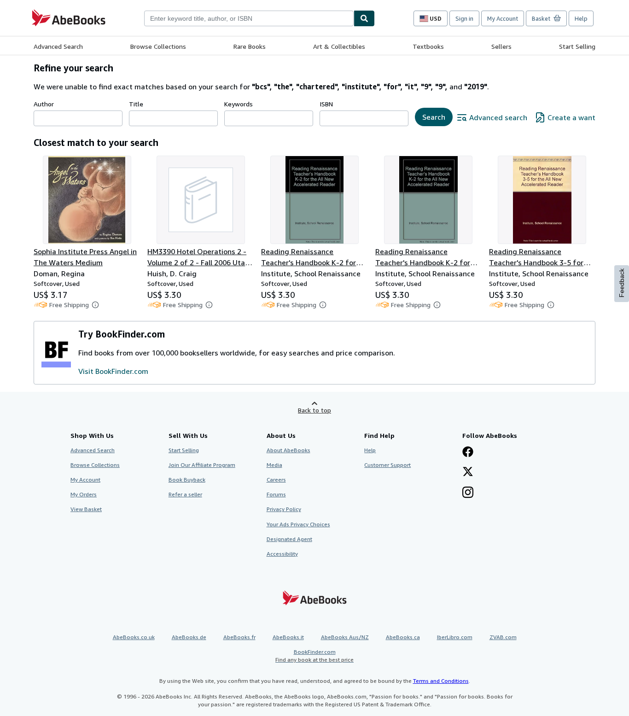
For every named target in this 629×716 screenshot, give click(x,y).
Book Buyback (187, 479)
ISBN (326, 104)
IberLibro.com (454, 637)
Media (274, 464)
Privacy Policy (284, 509)
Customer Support (387, 464)
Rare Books (249, 46)
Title (136, 104)
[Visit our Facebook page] (467, 452)
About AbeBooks (288, 450)
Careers (276, 479)
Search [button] (433, 117)
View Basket (86, 509)
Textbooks (428, 46)
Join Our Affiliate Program (202, 464)
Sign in (464, 18)
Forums (276, 494)
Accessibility (282, 553)
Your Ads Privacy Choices (298, 524)
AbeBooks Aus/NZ (345, 637)
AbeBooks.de (189, 637)
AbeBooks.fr (239, 637)
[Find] (364, 18)
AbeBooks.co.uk (134, 637)
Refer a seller (185, 494)
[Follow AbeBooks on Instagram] (467, 493)
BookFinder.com (314, 655)
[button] (95, 304)
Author (44, 104)
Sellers (501, 46)
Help (581, 18)
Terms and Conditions (441, 680)
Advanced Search (58, 46)
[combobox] (249, 18)
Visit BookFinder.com (113, 371)
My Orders (83, 494)
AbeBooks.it (288, 637)
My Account (502, 18)
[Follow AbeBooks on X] (467, 472)
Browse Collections (158, 46)
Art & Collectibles (339, 46)
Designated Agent (289, 539)
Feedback (621, 282)
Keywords (238, 104)
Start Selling (577, 46)
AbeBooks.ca (403, 637)
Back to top (314, 410)
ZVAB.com (503, 637)
